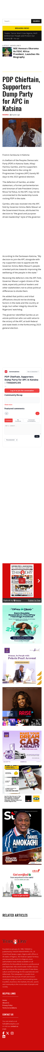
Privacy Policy (7, 1005)
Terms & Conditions (9, 1008)
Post (37, 436)
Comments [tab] (9, 420)
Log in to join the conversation (22, 391)
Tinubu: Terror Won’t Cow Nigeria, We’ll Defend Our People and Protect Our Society (20, 35)
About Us (5, 1003)
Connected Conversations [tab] (31, 420)
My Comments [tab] (18, 420)
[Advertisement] (22, 350)
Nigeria (5, 115)
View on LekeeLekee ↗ (32, 371)
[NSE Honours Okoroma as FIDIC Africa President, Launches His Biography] (7, 51)
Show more (8, 405)
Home (4, 1000)
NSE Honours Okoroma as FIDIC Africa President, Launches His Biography (26, 52)
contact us (14, 1026)
